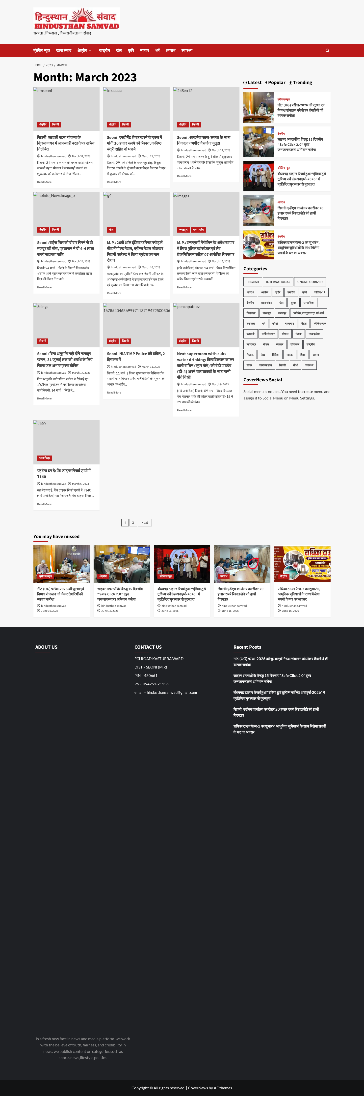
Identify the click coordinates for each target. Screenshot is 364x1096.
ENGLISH (253, 282)
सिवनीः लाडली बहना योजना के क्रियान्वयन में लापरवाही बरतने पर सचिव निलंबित (65, 143)
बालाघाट (289, 323)
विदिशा (275, 355)
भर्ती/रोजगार (268, 334)
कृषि (131, 50)
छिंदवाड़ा (251, 313)
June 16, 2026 (49, 611)
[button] (327, 50)
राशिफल (294, 344)
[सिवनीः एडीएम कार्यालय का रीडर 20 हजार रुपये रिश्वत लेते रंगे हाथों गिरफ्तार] (258, 209)
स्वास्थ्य (187, 50)
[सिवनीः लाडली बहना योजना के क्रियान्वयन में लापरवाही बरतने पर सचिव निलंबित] (66, 109)
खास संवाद (63, 50)
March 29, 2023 (151, 156)
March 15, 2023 (221, 261)
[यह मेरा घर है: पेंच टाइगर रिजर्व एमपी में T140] (66, 442)
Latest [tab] (254, 82)
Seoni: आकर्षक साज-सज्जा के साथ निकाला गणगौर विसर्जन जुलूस (203, 141)
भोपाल (285, 334)
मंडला (299, 334)
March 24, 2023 (221, 150)
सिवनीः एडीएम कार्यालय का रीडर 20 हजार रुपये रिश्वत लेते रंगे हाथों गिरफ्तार (300, 213)
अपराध (170, 50)
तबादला (251, 323)
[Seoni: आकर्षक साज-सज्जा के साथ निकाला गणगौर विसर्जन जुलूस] (206, 109)
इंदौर (277, 292)
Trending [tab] (302, 82)
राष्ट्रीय (104, 50)
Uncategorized (310, 282)
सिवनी (55, 124)
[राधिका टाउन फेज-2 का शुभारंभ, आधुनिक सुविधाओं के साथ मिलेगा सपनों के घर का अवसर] (258, 244)
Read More (44, 182)
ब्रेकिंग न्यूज (41, 50)
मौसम (266, 344)
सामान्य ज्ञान (265, 365)
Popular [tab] (276, 82)
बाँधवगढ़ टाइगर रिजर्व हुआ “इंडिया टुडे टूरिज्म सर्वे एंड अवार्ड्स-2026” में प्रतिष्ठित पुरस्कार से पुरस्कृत (302, 179)
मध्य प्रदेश (198, 230)
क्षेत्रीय (82, 50)
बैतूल (304, 323)
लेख (263, 355)
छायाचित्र (44, 458)
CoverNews (198, 1087)
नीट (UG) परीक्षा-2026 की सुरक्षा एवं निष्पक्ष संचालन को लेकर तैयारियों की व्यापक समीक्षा (301, 110)
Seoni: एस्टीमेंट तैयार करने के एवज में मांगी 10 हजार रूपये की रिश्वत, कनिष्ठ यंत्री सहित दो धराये (134, 143)
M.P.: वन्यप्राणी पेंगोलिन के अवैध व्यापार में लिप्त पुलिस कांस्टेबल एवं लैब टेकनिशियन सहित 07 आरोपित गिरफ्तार (205, 249)
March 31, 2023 (81, 156)
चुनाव (293, 302)
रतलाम (279, 344)
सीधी (295, 365)
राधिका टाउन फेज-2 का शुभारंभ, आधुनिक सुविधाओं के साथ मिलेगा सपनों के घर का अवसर (299, 248)
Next (144, 522)
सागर (249, 365)
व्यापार (144, 50)
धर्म (157, 50)
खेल (119, 50)
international (278, 282)
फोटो (275, 323)
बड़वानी (251, 334)
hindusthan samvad (53, 156)
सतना (316, 355)
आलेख (264, 292)
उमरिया (291, 292)
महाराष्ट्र (251, 344)
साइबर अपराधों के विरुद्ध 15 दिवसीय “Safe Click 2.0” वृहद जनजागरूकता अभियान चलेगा (300, 145)
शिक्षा (303, 355)
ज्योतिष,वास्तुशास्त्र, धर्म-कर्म (308, 313)
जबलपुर (183, 230)
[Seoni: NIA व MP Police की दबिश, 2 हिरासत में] (136, 325)
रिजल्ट (250, 355)
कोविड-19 (319, 292)
